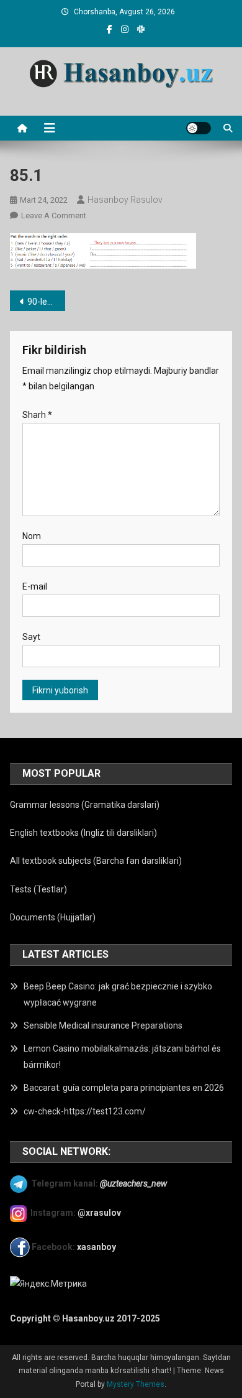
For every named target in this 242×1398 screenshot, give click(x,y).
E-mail (34, 586)
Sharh (37, 415)
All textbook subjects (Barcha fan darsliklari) (96, 861)
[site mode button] (198, 128)
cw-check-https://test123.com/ (85, 1111)
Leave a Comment (53, 215)
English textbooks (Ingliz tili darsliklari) (83, 833)
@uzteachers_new (133, 1183)
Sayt (31, 637)
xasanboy (97, 1246)
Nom (31, 536)
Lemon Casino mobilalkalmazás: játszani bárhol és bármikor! (122, 1057)
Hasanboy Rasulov (125, 200)
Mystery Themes (135, 1384)
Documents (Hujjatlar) (53, 917)
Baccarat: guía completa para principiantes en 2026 (124, 1088)
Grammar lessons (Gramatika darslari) (84, 805)
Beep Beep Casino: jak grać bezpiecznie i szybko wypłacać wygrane (118, 994)
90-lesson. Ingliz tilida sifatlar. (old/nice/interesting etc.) (46, 302)
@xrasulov (99, 1213)
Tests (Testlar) (38, 889)
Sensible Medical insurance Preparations (103, 1025)
